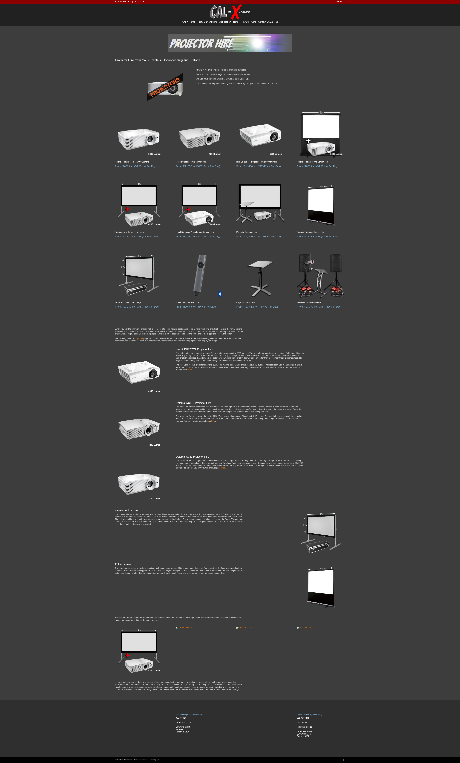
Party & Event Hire (207, 22)
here (190, 370)
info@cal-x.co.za (183, 722)
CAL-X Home (188, 22)
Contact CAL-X (265, 22)
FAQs (246, 22)
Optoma (139, 338)
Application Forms (228, 22)
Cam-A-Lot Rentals (126, 760)
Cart (253, 22)
